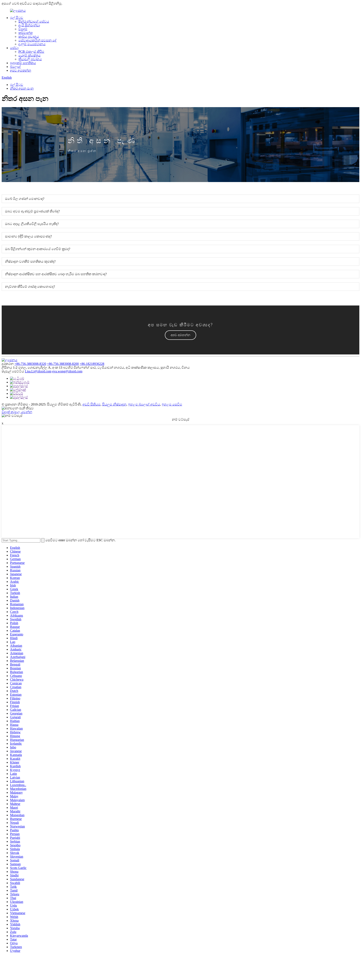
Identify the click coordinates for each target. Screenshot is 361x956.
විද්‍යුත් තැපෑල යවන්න (17, 412)
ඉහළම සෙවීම (172, 404)
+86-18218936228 (92, 364)
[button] (180, 335)
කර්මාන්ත (25, 33)
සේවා (14, 48)
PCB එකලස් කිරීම (31, 51)
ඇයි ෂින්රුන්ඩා (29, 25)
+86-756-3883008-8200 (63, 364)
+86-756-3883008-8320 (30, 364)
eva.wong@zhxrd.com (67, 371)
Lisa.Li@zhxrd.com (38, 371)
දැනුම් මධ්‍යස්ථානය (32, 44)
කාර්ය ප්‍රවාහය (28, 36)
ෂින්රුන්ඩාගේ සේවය (33, 21)
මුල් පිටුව (16, 17)
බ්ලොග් (15, 66)
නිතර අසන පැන (22, 88)
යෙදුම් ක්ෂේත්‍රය (29, 55)
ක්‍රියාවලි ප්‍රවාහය (30, 59)
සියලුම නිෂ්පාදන (114, 404)
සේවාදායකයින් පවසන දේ (37, 40)
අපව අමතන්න (20, 70)
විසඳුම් (22, 29)
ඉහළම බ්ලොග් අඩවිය (144, 404)
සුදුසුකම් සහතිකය (23, 63)
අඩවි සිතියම (91, 404)
